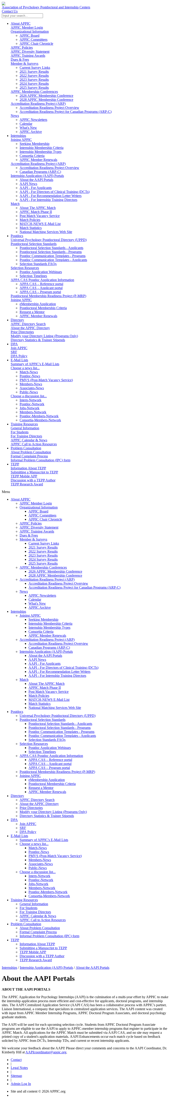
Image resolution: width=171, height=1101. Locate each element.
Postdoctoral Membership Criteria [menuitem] (43, 308)
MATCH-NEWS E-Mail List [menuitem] (40, 224)
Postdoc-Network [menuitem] (32, 404)
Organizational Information (30, 31)
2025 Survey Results (43, 563)
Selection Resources (25, 268)
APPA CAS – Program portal (49, 768)
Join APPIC (19, 348)
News (15, 116)
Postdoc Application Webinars (49, 748)
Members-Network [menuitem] (33, 412)
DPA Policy (19, 356)
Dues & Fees (20, 59)
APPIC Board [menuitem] (29, 35)
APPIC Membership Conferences (34, 91)
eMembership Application (46, 780)
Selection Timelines (42, 752)
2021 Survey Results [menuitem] (34, 71)
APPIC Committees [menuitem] (33, 39)
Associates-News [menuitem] (32, 388)
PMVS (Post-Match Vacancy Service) (55, 856)
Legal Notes (19, 1068)
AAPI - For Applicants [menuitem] (36, 188)
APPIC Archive (39, 607)
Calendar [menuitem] (26, 124)
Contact (16, 1060)
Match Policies (38, 696)
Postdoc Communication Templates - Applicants (62, 736)
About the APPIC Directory (30, 328)
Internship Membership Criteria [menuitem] (41, 148)
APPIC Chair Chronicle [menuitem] (36, 43)
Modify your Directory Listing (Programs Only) (44, 336)
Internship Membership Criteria (50, 623)
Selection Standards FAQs (46, 740)
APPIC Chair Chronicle (45, 519)
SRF (14, 352)
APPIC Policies (22, 47)
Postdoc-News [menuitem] (30, 376)
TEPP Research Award (27, 484)
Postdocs (17, 236)
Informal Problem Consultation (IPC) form (40, 460)
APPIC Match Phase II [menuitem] (36, 212)
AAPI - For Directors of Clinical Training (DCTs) (63, 667)
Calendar (34, 599)
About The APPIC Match (46, 683)
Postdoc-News (38, 852)
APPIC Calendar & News (29, 440)
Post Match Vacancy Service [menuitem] (40, 216)
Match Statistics (39, 704)
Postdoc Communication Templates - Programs (61, 732)
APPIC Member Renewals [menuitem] (38, 160)
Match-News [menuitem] (29, 372)
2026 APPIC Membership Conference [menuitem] (46, 95)
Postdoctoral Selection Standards (34, 244)
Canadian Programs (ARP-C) (49, 647)
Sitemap (16, 1076)
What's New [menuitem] (28, 128)
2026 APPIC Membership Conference (55, 571)
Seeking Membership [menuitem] (34, 144)
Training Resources (24, 424)
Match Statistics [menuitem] (31, 228)
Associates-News (40, 864)
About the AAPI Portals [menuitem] (36, 180)
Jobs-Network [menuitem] (29, 408)
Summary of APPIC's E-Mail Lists (35, 364)
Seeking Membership (43, 619)
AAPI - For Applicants (44, 663)
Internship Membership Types (49, 627)
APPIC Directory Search (28, 324)
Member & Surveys (24, 63)
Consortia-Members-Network (49, 896)
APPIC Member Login (27, 27)
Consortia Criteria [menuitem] (32, 156)
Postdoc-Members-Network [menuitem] (39, 416)
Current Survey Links (43, 543)
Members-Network (41, 888)
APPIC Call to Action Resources (34, 444)
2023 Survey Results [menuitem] (34, 79)
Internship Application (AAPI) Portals (37, 176)
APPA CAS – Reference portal (50, 760)
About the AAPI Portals (45, 655)
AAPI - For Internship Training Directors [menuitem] (48, 200)
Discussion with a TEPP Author (33, 480)
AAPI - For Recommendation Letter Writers (59, 671)
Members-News (39, 860)
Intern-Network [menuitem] (30, 400)
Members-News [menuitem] (31, 384)
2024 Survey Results (43, 559)
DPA (14, 344)
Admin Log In (21, 1084)
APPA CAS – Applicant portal (49, 764)
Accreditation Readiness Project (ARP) (38, 103)
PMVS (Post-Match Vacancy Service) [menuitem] (46, 380)
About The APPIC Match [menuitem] (38, 208)
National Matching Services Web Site (54, 708)
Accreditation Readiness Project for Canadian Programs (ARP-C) (74, 587)
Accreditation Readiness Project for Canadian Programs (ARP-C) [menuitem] (66, 112)
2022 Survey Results (43, 551)
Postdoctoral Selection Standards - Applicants (60, 724)
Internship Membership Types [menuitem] (40, 152)
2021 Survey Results (43, 547)
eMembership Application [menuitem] (38, 304)
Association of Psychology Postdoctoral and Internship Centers (46, 7)
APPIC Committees (42, 515)
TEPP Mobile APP (24, 476)
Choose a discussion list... (29, 396)
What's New (37, 603)
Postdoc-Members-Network (47, 892)
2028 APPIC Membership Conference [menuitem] (46, 99)
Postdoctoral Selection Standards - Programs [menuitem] (51, 252)
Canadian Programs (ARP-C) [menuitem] (40, 172)
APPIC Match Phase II (44, 687)
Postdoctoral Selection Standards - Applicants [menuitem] (51, 248)
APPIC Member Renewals (47, 635)
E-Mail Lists (19, 360)
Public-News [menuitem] (29, 392)
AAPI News (37, 659)
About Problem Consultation (31, 452)
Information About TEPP (28, 468)
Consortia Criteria (40, 631)
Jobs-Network (38, 884)
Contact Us (10, 11)
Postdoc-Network (40, 880)
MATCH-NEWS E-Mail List (48, 700)
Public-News (37, 868)
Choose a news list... (25, 368)
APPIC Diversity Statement (30, 51)
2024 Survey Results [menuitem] (34, 83)
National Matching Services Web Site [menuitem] (46, 232)
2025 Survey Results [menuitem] (34, 87)
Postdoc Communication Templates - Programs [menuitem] (53, 256)
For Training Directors (26, 436)
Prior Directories (22, 332)
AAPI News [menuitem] (28, 184)
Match (15, 204)
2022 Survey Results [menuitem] (34, 75)
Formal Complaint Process (29, 456)
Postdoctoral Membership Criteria (52, 784)
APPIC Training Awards (28, 55)
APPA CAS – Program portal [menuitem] (40, 292)
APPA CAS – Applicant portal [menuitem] (41, 288)
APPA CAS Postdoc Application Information (42, 280)
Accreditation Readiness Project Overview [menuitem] (49, 107)
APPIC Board (38, 511)
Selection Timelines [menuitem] (33, 276)
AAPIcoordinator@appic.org (45, 1052)
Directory (17, 320)
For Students (19, 432)
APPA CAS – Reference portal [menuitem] (41, 284)
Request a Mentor (40, 788)
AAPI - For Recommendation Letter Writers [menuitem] (50, 196)
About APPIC (21, 23)
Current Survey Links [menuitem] (35, 67)
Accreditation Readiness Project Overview (58, 583)
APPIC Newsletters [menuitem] (33, 120)
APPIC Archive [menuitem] (31, 132)
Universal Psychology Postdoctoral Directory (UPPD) (49, 240)
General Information (25, 428)
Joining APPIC (21, 140)
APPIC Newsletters (42, 595)
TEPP (15, 464)
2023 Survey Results (43, 555)
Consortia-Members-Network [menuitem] (40, 420)
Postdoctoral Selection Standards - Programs (59, 728)
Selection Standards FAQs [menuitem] (38, 264)
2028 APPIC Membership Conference (55, 575)
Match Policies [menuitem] (30, 220)
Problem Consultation (26, 448)
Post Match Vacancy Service (48, 691)
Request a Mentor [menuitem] (32, 312)
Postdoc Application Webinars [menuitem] (41, 272)
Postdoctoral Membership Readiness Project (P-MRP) (48, 296)
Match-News (37, 848)
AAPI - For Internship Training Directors (57, 675)
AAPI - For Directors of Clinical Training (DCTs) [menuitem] (55, 192)
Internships (18, 136)
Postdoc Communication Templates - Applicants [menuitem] (53, 260)
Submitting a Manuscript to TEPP (34, 472)
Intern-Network (39, 876)
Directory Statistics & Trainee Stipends (38, 340)
